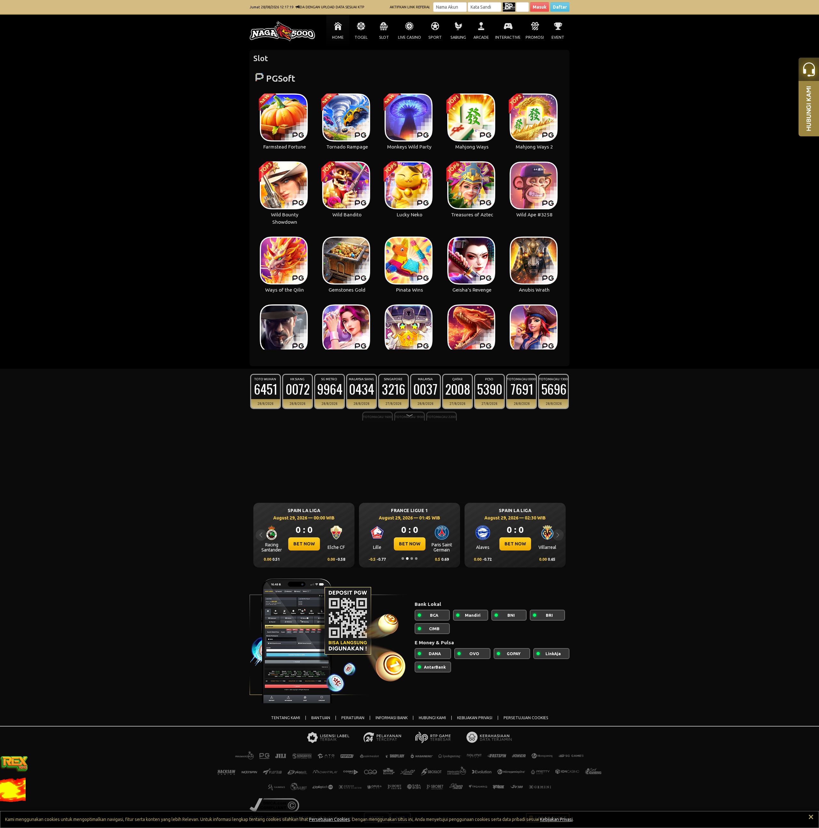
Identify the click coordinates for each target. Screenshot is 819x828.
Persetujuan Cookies (329, 819)
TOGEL (361, 37)
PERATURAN (352, 718)
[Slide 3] (411, 558)
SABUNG (458, 37)
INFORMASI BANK (392, 718)
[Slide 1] (403, 558)
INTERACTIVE (508, 37)
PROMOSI (535, 37)
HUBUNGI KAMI (432, 718)
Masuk (539, 7)
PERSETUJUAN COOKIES (526, 718)
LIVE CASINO (409, 37)
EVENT (558, 37)
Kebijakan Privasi (556, 819)
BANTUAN (320, 718)
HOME (338, 37)
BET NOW (304, 543)
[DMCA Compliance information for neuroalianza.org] (274, 805)
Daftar (560, 7)
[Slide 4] (416, 558)
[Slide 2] (407, 558)
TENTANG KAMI (285, 718)
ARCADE (481, 37)
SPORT (435, 37)
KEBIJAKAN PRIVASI (474, 718)
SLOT (384, 37)
